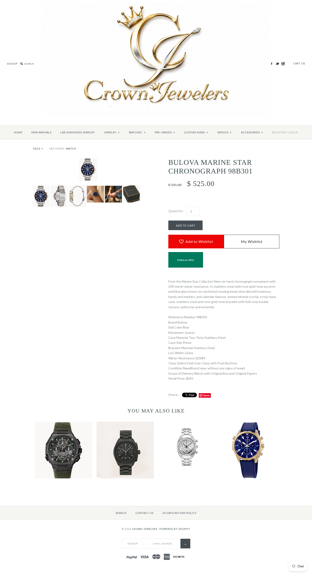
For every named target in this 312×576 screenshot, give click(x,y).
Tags (38, 148)
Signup (12, 63)
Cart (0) (299, 63)
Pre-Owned (165, 132)
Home (18, 132)
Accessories (252, 132)
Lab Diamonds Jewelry (77, 132)
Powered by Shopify (174, 528)
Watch (71, 148)
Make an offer (185, 263)
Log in (293, 132)
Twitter (277, 63)
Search (121, 512)
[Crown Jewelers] (156, 5)
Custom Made (196, 132)
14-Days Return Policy (179, 512)
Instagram (283, 63)
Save (206, 395)
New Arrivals (41, 132)
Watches (137, 132)
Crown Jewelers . (145, 528)
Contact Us (144, 512)
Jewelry (112, 132)
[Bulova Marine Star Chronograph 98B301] (88, 160)
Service (224, 132)
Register (279, 132)
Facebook (271, 63)
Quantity (175, 211)
